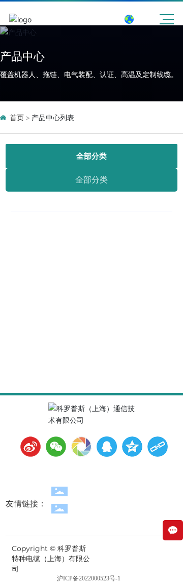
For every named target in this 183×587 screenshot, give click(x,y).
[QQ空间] (129, 446)
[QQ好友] (104, 446)
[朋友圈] (79, 446)
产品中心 (22, 56)
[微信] (53, 446)
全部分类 (91, 156)
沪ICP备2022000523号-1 (88, 578)
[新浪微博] (28, 446)
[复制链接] (155, 446)
